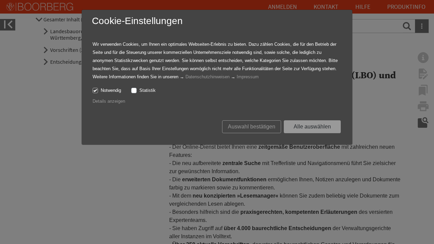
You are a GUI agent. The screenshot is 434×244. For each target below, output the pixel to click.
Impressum (248, 76)
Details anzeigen (109, 101)
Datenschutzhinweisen (207, 76)
